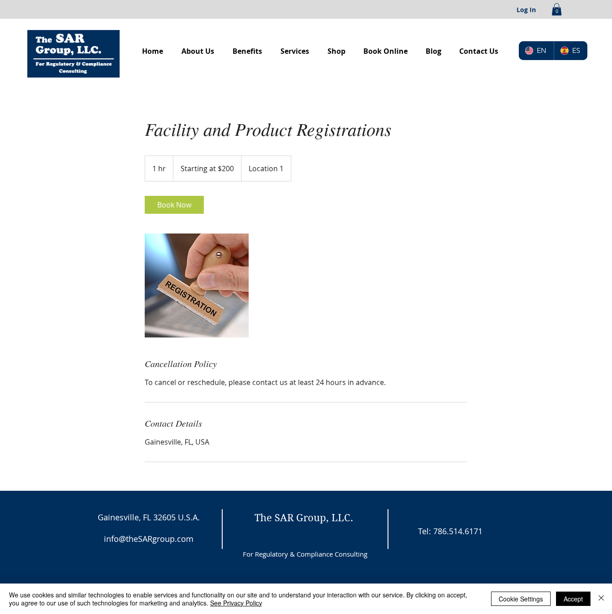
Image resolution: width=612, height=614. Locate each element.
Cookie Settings (521, 598)
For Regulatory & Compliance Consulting (305, 553)
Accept (573, 598)
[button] (557, 9)
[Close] (601, 599)
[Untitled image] (197, 285)
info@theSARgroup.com (149, 538)
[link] (174, 205)
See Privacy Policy (236, 602)
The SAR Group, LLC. (303, 517)
